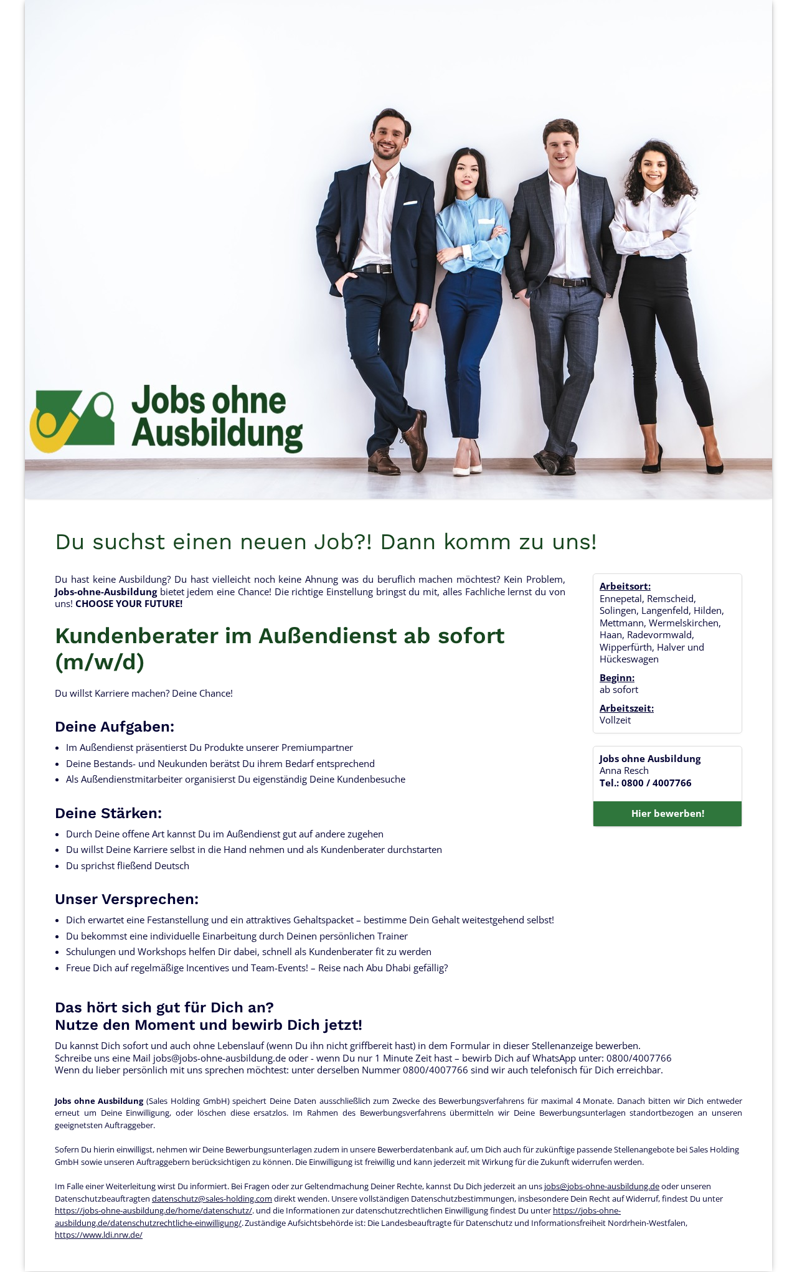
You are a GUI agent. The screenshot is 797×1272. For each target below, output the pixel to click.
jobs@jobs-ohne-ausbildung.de (219, 1058)
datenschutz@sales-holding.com (212, 1199)
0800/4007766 (639, 1058)
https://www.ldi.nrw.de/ (99, 1235)
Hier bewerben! (667, 813)
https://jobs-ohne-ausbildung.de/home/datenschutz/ (153, 1210)
